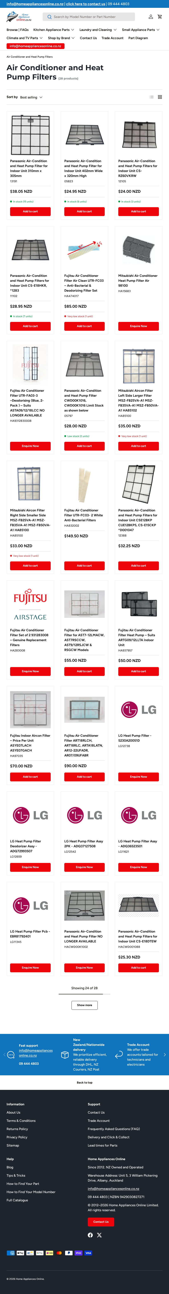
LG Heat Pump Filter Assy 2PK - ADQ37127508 (83, 843)
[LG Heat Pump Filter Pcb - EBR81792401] (30, 905)
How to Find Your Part (23, 1184)
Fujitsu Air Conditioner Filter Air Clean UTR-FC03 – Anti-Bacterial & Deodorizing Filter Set (84, 283)
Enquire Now (138, 326)
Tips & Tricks (16, 1175)
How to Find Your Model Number (31, 1192)
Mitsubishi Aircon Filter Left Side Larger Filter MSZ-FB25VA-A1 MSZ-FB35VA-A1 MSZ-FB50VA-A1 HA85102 (138, 400)
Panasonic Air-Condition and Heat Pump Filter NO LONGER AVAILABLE (83, 936)
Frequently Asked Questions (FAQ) (114, 1129)
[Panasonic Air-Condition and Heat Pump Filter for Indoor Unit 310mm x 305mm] (30, 135)
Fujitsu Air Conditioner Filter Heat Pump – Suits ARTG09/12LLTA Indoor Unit (136, 637)
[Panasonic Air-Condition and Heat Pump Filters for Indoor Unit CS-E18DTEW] (138, 905)
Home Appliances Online (30, 1279)
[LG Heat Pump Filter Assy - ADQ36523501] (138, 815)
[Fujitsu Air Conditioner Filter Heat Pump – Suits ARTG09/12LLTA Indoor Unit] (138, 604)
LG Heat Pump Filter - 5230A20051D (134, 738)
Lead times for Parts (102, 1145)
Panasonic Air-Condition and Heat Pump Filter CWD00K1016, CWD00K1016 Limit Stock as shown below (84, 400)
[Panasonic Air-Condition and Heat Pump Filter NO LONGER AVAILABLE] (84, 905)
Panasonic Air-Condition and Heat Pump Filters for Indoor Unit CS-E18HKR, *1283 (29, 283)
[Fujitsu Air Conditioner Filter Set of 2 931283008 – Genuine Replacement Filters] (30, 604)
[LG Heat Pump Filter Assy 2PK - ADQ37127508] (84, 815)
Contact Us (88, 38)
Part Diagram (138, 38)
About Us (13, 1112)
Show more (84, 1005)
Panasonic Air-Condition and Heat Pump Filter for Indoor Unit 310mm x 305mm (29, 168)
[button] (159, 16)
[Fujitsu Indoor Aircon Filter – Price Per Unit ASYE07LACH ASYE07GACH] (30, 710)
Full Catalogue (17, 1200)
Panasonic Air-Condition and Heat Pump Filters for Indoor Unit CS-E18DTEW (137, 936)
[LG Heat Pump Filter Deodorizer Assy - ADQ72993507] (30, 815)
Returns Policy (17, 1129)
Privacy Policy (17, 1137)
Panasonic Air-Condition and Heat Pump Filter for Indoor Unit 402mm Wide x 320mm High (83, 168)
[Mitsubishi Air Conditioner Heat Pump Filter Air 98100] (138, 250)
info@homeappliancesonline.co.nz (113, 1189)
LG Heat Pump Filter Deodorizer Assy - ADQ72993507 (25, 846)
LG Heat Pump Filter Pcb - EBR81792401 (30, 933)
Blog (10, 1167)
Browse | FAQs (17, 30)
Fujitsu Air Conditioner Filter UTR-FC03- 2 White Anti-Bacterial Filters (83, 515)
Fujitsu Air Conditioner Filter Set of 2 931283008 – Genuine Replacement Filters (29, 637)
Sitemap (13, 1145)
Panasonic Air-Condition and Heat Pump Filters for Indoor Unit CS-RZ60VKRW (137, 168)
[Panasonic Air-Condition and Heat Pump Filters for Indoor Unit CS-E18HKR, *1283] (30, 250)
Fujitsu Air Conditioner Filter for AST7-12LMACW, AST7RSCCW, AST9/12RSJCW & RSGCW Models (84, 640)
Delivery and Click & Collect (108, 1137)
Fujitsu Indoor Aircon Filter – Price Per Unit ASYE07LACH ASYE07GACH (30, 743)
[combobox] (89, 17)
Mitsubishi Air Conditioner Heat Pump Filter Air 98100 (137, 281)
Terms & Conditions (21, 1121)
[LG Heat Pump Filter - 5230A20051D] (138, 710)
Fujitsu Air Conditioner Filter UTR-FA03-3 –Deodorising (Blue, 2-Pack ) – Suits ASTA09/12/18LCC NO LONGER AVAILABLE (27, 403)
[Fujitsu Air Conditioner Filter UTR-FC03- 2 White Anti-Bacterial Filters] (84, 484)
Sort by (12, 97)
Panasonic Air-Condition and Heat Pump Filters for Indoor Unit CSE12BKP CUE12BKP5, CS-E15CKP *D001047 (137, 520)
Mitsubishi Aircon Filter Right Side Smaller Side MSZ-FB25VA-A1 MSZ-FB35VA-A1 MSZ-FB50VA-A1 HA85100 (30, 520)
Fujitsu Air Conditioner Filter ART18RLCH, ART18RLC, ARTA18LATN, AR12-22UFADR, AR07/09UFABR (83, 745)
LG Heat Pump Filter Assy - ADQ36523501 (137, 843)
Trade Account (112, 38)
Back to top (84, 1082)
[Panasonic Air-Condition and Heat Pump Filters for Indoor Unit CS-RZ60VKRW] (138, 135)
